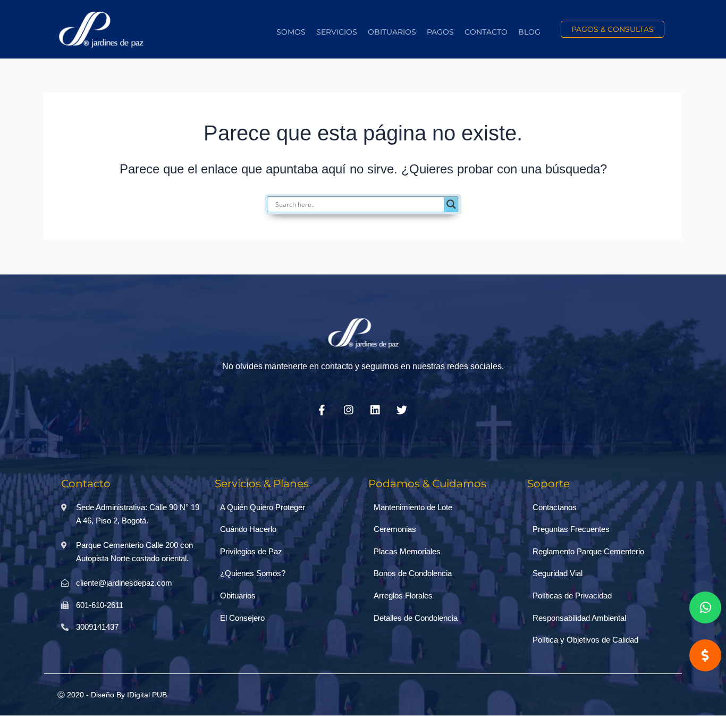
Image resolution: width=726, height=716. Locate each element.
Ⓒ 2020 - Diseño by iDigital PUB (112, 694)
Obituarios (392, 32)
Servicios (336, 32)
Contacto (486, 32)
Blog (529, 32)
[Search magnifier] (451, 204)
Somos (291, 32)
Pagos (440, 32)
